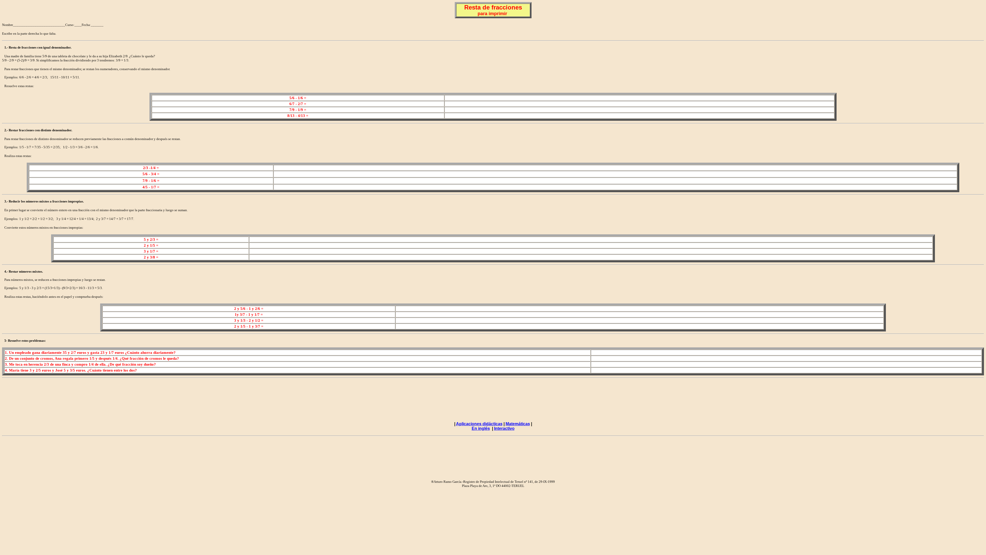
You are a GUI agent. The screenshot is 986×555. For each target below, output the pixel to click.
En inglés (481, 428)
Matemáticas (518, 424)
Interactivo (504, 428)
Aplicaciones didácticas (479, 424)
